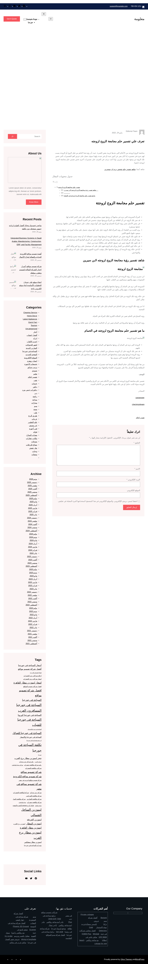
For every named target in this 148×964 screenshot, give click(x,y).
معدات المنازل (31, 435)
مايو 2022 (33, 615)
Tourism (34, 325)
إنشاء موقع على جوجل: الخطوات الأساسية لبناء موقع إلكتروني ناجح (30, 285)
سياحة (34, 400)
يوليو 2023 (33, 569)
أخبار (35, 332)
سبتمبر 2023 (32, 563)
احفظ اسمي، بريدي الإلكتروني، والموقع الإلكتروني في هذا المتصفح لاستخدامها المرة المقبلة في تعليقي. (97, 501)
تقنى (35, 380)
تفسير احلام (140, 418)
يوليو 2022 (33, 608)
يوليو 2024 (33, 534)
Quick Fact (32, 322)
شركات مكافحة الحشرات (33, 768)
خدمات (34, 384)
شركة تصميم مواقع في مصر (29, 786)
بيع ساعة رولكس (92, 940)
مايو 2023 (33, 576)
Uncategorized (31, 329)
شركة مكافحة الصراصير (33, 796)
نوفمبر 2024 (32, 521)
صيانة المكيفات (22, 802)
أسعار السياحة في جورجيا (29, 665)
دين (35, 393)
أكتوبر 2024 (32, 524)
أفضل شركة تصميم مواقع (29, 669)
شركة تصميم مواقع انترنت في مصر (30, 780)
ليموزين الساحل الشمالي (31, 812)
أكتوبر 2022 (32, 598)
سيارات (34, 403)
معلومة (139, 19)
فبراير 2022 (32, 624)
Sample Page (31, 19)
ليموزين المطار (33, 823)
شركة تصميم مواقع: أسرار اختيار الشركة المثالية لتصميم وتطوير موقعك (30, 269)
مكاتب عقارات (31, 438)
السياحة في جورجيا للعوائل (26, 733)
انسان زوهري (32, 361)
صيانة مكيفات (38, 805)
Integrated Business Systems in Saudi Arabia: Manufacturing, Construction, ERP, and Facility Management (26, 241)
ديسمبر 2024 (32, 518)
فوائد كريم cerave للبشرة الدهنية (23, 805)
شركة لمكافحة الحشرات (21, 792)
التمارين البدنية (31, 348)
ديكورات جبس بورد (29, 390)
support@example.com (119, 6)
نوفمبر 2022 (32, 595)
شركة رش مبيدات (35, 792)
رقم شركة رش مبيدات (26, 762)
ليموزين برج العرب (19, 824)
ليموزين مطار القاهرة (30, 827)
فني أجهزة (33, 429)
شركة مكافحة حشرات (34, 802)
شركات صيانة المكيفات (17, 765)
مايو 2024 (33, 540)
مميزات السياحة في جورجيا (32, 845)
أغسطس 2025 (31, 495)
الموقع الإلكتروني (133, 490)
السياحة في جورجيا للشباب (29, 722)
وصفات (34, 454)
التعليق (137, 443)
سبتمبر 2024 (32, 527)
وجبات (34, 451)
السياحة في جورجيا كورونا (29, 715)
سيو (35, 406)
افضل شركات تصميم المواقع (32, 686)
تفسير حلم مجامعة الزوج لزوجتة (69, 187)
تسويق (34, 371)
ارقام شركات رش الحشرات (32, 676)
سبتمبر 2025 (32, 492)
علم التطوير (32, 422)
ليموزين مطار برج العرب (30, 835)
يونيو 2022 (33, 611)
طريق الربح (32, 416)
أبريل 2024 (33, 544)
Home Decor (32, 316)
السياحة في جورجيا (29, 351)
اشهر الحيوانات (31, 345)
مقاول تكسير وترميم (21, 936)
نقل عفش (33, 448)
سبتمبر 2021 (32, 640)
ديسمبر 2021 (32, 631)
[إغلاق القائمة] (44, 14)
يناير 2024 (33, 553)
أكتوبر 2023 (32, 560)
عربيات (34, 419)
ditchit (43, 856)
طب (35, 413)
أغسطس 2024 (31, 531)
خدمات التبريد (38, 761)
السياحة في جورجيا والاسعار (30, 737)
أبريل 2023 (33, 579)
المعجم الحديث (31, 355)
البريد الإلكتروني (133, 480)
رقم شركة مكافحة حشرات (32, 765)
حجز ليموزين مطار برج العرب (27, 758)
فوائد (35, 432)
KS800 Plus (86, 934)
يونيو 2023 (33, 573)
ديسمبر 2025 (32, 482)
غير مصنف (33, 426)
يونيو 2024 (33, 537)
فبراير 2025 (32, 511)
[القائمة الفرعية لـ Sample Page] (24, 19)
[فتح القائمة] (51, 19)
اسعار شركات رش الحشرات (32, 679)
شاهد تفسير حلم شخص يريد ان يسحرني (120, 169)
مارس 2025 (32, 508)
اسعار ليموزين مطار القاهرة (27, 682)
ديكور (35, 387)
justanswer (140, 398)
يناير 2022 (33, 628)
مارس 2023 (32, 582)
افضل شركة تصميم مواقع (30, 693)
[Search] (12, 136)
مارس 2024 (32, 547)
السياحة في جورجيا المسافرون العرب (28, 707)
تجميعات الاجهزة (30, 364)
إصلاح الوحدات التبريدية (35, 672)
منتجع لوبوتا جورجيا (58, 929)
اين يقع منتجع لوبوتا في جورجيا (34, 740)
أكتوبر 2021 (32, 637)
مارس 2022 (32, 621)
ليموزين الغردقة (34, 819)
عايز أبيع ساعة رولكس (54, 922)
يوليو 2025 (33, 499)
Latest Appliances (30, 319)
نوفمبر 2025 (32, 486)
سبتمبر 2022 (32, 602)
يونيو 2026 (33, 479)
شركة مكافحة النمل (19, 799)
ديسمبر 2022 (32, 592)
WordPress (139, 959)
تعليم (35, 374)
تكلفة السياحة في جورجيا (29, 747)
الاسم (137, 469)
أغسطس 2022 (31, 605)
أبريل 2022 (33, 618)
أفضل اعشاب (32, 335)
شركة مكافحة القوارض (34, 799)
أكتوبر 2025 (32, 489)
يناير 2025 (33, 515)
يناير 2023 (33, 589)
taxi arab (59, 932)
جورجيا (30, 22)
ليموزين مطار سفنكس (32, 842)
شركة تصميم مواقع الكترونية (27, 776)
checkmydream (138, 404)
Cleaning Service (30, 313)
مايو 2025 (33, 502)
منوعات (34, 442)
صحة (35, 409)
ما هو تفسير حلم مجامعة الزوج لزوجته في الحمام (79, 196)
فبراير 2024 (32, 550)
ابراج (35, 338)
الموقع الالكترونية (30, 358)
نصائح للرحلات (31, 445)
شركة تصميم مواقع (31, 771)
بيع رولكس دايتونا (18, 933)
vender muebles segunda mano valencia (29, 859)
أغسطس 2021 (31, 644)
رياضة (35, 396)
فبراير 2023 (32, 586)
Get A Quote (12, 19)
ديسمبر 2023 (32, 557)
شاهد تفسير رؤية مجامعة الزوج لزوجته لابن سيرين (81, 190)
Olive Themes (126, 959)
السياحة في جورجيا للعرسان (34, 729)
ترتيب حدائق (32, 367)
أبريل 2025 (33, 505)
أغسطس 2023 (31, 566)
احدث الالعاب (32, 342)
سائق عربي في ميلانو (18, 943)
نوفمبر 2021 (32, 634)
